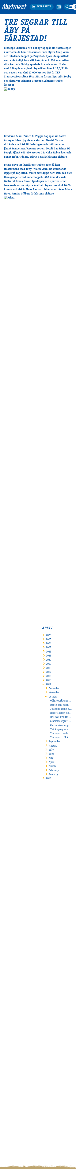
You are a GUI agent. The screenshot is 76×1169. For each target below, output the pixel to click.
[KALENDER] (59, 7)
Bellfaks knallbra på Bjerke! (61, 717)
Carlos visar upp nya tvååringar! (61, 725)
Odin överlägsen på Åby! (61, 701)
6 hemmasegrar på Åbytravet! (61, 721)
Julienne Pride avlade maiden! (61, 709)
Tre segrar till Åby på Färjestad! (61, 737)
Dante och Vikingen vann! (61, 705)
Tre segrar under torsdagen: (61, 733)
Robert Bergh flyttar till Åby (61, 713)
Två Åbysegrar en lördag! (61, 729)
